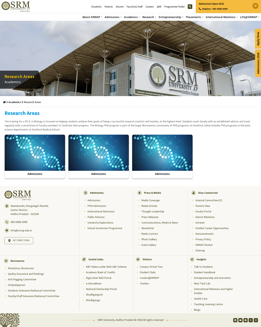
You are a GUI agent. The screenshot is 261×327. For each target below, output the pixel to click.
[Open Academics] (139, 17)
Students (96, 6)
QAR (159, 6)
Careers (150, 6)
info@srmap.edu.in (21, 230)
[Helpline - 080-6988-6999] (200, 9)
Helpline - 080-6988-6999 (214, 8)
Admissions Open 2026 (211, 3)
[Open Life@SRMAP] (258, 17)
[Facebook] (245, 320)
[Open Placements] (202, 17)
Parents (109, 6)
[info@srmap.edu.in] (7, 230)
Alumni (120, 6)
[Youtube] (240, 320)
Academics (14, 102)
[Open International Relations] (237, 17)
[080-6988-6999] (7, 222)
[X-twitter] (251, 320)
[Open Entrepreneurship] (183, 17)
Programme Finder (174, 6)
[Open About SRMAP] (101, 17)
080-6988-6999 (19, 222)
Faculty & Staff (135, 6)
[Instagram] (256, 320)
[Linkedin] (235, 320)
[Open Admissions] (121, 17)
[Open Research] (155, 17)
